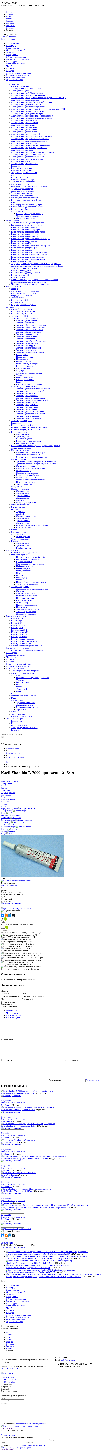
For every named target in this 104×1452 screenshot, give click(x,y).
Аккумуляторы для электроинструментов (29, 154)
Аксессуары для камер (21, 184)
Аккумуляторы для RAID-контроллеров (28, 95)
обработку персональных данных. (30, 1424)
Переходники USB (19, 637)
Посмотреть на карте (10, 1368)
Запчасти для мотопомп (26, 320)
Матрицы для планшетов (27, 477)
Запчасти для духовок (25, 393)
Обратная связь (7, 1377)
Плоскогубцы (22, 577)
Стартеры (20, 370)
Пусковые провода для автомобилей (27, 207)
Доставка (10, 23)
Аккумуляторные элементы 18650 (26, 88)
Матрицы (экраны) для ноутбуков (30, 468)
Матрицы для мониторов (27, 473)
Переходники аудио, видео (22, 639)
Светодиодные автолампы (27, 216)
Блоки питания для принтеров (24, 248)
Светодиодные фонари (26, 218)
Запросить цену (24, 1447)
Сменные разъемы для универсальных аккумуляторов (34, 279)
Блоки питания (12, 48)
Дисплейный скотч (24, 705)
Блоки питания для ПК (21, 243)
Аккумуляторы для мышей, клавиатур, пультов (31, 118)
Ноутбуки (10, 70)
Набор (3, 813)
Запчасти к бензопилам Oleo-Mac (30, 327)
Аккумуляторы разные (21, 161)
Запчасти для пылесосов (26, 409)
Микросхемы (17, 486)
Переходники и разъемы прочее (25, 641)
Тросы (19, 375)
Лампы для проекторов (21, 448)
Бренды (9, 21)
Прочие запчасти (23, 361)
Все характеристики (10, 885)
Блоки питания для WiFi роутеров (25, 229)
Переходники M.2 (19, 630)
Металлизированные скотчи (28, 707)
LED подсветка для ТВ (21, 177)
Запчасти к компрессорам (27, 343)
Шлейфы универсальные (22, 716)
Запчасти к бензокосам (26, 323)
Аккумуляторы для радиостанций (25, 134)
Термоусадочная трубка (21, 714)
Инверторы (16, 423)
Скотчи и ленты (18, 700)
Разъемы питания (23, 527)
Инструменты (12, 55)
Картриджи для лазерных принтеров (27, 650)
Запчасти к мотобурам (25, 345)
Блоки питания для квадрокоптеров (26, 234)
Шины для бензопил (25, 380)
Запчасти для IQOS (19, 316)
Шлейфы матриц (23, 548)
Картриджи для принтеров (17, 59)
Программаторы (23, 607)
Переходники (17, 627)
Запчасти (10, 52)
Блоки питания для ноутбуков (24, 241)
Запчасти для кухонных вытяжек (30, 398)
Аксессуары (11, 45)
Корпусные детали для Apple (28, 441)
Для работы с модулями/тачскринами (32, 589)
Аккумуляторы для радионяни (24, 132)
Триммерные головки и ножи (29, 373)
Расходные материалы (15, 77)
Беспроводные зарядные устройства (26, 225)
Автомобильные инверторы (23, 309)
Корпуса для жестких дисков (23, 305)
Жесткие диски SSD (20, 300)
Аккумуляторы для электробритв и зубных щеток (32, 152)
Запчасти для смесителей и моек (30, 411)
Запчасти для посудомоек (27, 407)
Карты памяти (17, 302)
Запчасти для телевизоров (27, 416)
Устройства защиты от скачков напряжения (30, 284)
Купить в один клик (29, 1426)
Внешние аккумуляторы (21, 168)
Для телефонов (22, 436)
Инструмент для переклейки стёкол (31, 557)
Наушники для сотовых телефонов (26, 200)
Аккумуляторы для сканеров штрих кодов (29, 141)
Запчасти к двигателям (26, 339)
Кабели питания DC (20, 275)
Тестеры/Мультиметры (26, 612)
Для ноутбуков (22, 434)
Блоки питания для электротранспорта (28, 259)
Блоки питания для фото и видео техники (29, 252)
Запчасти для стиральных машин (30, 414)
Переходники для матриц (27, 482)
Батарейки (15, 166)
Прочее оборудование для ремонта (31, 582)
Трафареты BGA (23, 689)
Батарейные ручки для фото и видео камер (29, 186)
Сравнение (20, 1103)
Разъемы (15, 509)
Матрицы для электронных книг (30, 480)
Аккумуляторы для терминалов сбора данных (31, 145)
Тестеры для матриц (25, 484)
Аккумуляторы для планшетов (24, 125)
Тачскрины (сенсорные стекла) (24, 728)
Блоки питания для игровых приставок (28, 232)
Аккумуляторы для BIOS (22, 91)
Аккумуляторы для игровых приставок (28, 107)
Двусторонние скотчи (25, 703)
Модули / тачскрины (20, 489)
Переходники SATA (19, 632)
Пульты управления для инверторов (26, 204)
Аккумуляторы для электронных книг (27, 157)
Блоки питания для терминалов (24, 227)
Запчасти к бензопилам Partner (29, 330)
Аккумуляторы (12, 43)
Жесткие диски (17, 298)
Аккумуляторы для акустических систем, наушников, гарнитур (38, 98)
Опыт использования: (10, 1006)
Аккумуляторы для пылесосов (24, 129)
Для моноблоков (23, 491)
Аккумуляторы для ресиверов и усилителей (30, 138)
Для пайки (15, 675)
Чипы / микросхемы (20, 539)
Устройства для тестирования (24, 173)
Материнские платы (20, 450)
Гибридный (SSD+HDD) (21, 295)
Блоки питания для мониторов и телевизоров (30, 239)
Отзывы (9, 14)
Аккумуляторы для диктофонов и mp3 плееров (31, 102)
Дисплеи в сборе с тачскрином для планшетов (36, 461)
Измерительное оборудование (24, 552)
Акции (9, 16)
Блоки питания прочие (21, 261)
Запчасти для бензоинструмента (25, 318)
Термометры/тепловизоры (27, 609)
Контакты (10, 26)
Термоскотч (21, 709)
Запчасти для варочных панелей (30, 391)
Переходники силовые (21, 643)
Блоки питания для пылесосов (24, 250)
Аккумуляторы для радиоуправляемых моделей (31, 136)
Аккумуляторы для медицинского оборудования (32, 116)
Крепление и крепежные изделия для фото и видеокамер (35, 446)
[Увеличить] (32, 876)
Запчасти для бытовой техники (24, 386)
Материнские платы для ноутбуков (31, 452)
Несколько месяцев (14, 1015)
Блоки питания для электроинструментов (29, 254)
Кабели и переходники (16, 57)
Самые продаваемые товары (13, 1247)
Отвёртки (20, 573)
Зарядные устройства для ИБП (24, 268)
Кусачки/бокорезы (24, 562)
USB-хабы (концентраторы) (23, 179)
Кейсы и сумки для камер (22, 195)
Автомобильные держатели (23, 182)
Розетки (14, 530)
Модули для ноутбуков (26, 502)
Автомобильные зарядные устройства (27, 223)
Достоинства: (7, 1040)
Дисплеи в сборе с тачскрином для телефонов (36, 464)
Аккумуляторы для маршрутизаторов (27, 113)
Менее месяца (12, 1013)
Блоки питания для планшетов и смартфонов (30, 245)
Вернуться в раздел (9, 808)
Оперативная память (20, 505)
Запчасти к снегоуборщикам (28, 348)
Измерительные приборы (27, 596)
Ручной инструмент (19, 555)
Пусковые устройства (20, 209)
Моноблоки (11, 66)
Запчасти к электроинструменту (30, 352)
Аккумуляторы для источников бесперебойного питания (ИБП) (38, 109)
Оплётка (20, 680)
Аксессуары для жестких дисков (25, 291)
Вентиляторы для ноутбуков (23, 314)
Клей (13, 693)
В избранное (6, 1105)
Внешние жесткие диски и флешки (26, 293)
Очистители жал (23, 682)
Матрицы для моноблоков (27, 475)
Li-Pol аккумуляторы (20, 86)
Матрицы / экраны (19, 459)
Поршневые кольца (24, 359)
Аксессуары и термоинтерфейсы (25, 671)
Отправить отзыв (93, 1080)
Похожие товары (8, 827)
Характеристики (8, 820)
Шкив (18, 382)
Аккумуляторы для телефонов (24, 143)
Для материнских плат (26, 516)
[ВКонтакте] (2, 915)
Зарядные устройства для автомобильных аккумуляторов (36, 264)
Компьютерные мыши (15, 64)
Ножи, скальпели (23, 571)
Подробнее (6, 1100)
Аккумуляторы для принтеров (24, 127)
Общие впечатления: (69, 1060)
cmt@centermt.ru (68, 1360)
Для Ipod (20, 514)
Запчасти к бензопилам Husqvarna (31, 325)
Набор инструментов (25, 566)
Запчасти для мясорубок (26, 402)
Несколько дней (13, 1017)
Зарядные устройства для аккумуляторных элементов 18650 (37, 266)
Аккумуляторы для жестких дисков (26, 104)
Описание (5, 818)
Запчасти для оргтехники (27, 405)
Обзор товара (7, 811)
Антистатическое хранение (23, 673)
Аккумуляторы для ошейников (24, 123)
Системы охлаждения (20, 532)
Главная (9, 12)
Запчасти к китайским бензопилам (31, 341)
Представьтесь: (55, 1080)
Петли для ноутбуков (25, 443)
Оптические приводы (20, 507)
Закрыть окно (7, 1243)
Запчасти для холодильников (28, 418)
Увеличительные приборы (27, 584)
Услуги (9, 19)
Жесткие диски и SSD (15, 50)
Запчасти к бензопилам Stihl (28, 332)
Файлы (4, 831)
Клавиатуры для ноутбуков (22, 425)
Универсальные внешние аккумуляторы (28, 282)
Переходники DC (18, 277)
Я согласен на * (25, 1424)
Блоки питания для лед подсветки (26, 236)
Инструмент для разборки (27, 559)
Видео (3, 833)
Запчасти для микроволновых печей (32, 400)
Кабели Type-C (17, 621)
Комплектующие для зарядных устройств (29, 427)
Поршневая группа (24, 357)
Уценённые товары (14, 80)
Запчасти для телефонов (21, 421)
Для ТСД (20, 500)
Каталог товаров (8, 37)
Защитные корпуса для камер (23, 191)
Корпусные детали (19, 432)
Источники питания (25, 598)
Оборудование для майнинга (18, 73)
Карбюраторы (22, 355)
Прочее (19, 580)
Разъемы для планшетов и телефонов (32, 525)
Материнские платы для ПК (28, 455)
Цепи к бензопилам (24, 377)
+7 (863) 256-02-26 (9, 1380)
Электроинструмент (20, 587)
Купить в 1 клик (24, 908)
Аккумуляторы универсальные (24, 163)
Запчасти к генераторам (26, 336)
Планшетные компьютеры (17, 75)
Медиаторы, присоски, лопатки (30, 564)
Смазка (14, 712)
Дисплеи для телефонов (26, 466)
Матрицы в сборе (23, 471)
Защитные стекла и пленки (23, 193)
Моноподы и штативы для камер (25, 198)
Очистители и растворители (23, 696)
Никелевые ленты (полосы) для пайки (32, 678)
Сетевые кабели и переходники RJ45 (27, 646)
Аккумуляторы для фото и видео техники (29, 148)
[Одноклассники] (6, 915)
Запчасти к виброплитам (27, 334)
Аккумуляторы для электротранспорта (28, 159)
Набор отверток (23, 568)
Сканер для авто (18, 534)
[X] (13, 915)
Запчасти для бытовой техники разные (33, 389)
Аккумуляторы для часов (22, 150)
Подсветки (16, 202)
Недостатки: (6, 1060)
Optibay (14, 289)
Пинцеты (20, 575)
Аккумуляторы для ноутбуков (24, 120)
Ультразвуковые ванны (26, 614)
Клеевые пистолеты (24, 600)
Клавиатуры (11, 61)
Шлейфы (15, 541)
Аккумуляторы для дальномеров (25, 100)
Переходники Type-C (20, 634)
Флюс (18, 691)
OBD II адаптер (23, 537)
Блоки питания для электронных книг (27, 257)
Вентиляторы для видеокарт (23, 311)
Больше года (11, 1011)
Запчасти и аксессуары (26, 593)
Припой (19, 684)
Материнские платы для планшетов (31, 457)
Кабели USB (16, 623)
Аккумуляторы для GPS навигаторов (27, 93)
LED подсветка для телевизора (29, 214)
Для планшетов (23, 496)
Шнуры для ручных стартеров (29, 384)
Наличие (5, 829)
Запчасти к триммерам (26, 350)
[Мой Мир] (9, 915)
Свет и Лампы (17, 211)
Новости (10, 28)
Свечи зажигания (23, 368)
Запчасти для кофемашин (27, 395)
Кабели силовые (18, 625)
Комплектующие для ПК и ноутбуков (27, 430)
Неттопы (10, 68)
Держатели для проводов (22, 189)
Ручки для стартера (24, 366)
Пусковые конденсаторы (27, 364)
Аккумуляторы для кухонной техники (27, 111)
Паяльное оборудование (26, 605)
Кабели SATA (17, 618)
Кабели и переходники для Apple (25, 273)
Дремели (20, 591)
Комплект (5, 815)
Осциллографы (22, 602)
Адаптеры (20, 511)
